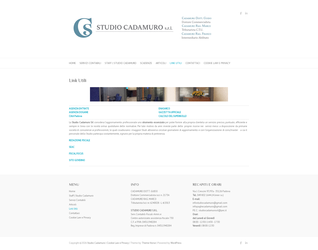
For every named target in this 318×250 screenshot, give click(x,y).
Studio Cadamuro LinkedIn (246, 14)
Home (72, 63)
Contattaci (193, 63)
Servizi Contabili (90, 63)
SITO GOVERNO (77, 160)
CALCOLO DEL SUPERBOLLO (173, 116)
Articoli (161, 63)
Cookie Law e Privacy (217, 63)
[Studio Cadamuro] (142, 29)
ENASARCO (164, 108)
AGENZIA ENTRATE (79, 108)
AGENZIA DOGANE (78, 112)
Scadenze (146, 63)
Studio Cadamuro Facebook (240, 14)
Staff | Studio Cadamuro (120, 63)
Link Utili (176, 63)
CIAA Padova (75, 116)
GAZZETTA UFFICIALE (170, 112)
